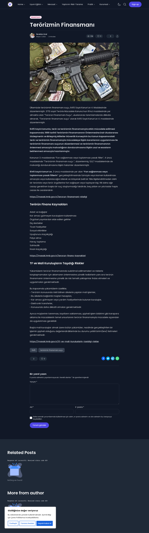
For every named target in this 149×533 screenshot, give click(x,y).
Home (20, 4)
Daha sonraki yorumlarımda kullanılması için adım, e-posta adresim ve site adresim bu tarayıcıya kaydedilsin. (72, 417)
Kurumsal (104, 4)
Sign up (135, 4)
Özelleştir (13, 523)
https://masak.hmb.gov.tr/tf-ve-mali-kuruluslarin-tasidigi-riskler (64, 341)
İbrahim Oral (41, 34)
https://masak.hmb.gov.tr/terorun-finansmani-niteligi (58, 196)
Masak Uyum (35, 17)
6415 (33, 350)
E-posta (79, 407)
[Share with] (117, 36)
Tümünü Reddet (27, 523)
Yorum (33, 381)
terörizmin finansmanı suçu (51, 350)
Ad (32, 407)
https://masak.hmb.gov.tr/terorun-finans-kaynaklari (58, 255)
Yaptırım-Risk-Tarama (72, 4)
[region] (30, 517)
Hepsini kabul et (44, 523)
